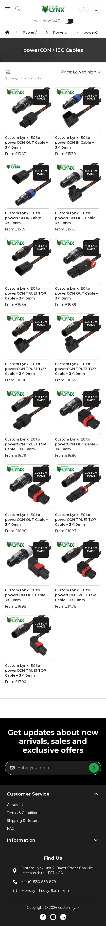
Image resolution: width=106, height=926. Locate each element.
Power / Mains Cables (31, 32)
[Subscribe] (94, 768)
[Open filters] (8, 72)
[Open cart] (96, 8)
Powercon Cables (62, 32)
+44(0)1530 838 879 (38, 882)
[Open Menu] (7, 8)
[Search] (17, 8)
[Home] (7, 32)
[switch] (68, 21)
